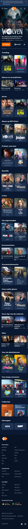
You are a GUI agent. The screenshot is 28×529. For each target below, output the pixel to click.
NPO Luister (4, 495)
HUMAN (3, 455)
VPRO (15, 455)
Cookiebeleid (20, 516)
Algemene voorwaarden (7, 513)
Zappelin (4, 484)
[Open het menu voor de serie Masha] (12, 356)
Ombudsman (17, 490)
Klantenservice (17, 476)
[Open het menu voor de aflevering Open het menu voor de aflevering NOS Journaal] (12, 81)
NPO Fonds (16, 487)
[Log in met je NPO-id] (25, 8)
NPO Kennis (17, 484)
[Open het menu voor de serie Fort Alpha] (12, 56)
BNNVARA (4, 450)
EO (2, 452)
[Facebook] (22, 524)
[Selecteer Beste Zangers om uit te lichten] (9, 48)
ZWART (16, 460)
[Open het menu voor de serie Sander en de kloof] (12, 150)
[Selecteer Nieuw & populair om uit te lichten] (24, 48)
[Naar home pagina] (14, 8)
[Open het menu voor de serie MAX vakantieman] (25, 150)
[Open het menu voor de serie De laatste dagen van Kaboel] (12, 268)
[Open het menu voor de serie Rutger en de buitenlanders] (12, 293)
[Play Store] (17, 504)
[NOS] (7, 426)
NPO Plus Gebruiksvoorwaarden (9, 516)
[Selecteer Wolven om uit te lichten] (4, 48)
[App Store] (6, 504)
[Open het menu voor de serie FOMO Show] (12, 175)
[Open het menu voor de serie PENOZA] (12, 224)
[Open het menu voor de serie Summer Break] (12, 381)
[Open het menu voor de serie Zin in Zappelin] (25, 356)
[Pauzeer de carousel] (24, 44)
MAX (3, 460)
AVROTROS (4, 447)
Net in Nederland (18, 492)
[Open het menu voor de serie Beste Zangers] (25, 125)
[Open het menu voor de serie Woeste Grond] (12, 100)
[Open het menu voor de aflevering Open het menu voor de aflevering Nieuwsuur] (25, 81)
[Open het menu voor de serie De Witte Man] (25, 268)
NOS (3, 463)
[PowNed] (20, 426)
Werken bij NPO (17, 473)
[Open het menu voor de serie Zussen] (25, 224)
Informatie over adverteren (8, 518)
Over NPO (4, 471)
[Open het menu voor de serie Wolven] (12, 125)
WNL (15, 458)
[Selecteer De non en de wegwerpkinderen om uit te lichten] (19, 48)
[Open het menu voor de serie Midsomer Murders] (12, 199)
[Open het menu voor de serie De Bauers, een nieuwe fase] (25, 175)
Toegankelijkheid (5, 473)
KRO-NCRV (4, 458)
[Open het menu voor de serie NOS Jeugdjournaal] (25, 381)
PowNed (16, 452)
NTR (15, 447)
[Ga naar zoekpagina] (21, 8)
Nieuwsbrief (17, 471)
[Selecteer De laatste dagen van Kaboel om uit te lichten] (14, 48)
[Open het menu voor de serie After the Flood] (25, 199)
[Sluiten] (26, 1)
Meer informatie (6, 4)
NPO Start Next (5, 490)
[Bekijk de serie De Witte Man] (20, 276)
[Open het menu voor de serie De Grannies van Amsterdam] (25, 56)
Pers (3, 476)
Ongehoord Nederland (19, 450)
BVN (3, 492)
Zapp (3, 487)
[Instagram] (25, 524)
